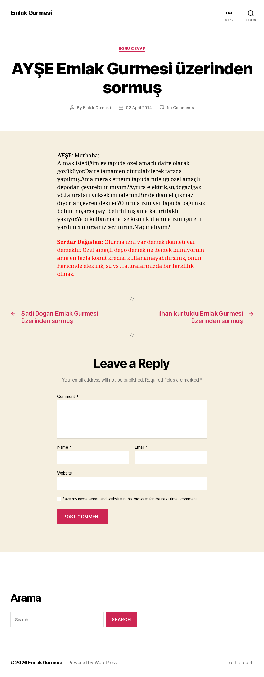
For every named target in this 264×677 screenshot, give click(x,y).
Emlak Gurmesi (31, 13)
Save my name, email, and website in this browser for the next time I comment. (130, 499)
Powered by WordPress (92, 662)
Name (64, 447)
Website (64, 472)
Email (141, 447)
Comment (68, 396)
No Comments (180, 107)
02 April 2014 (139, 107)
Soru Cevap (132, 48)
